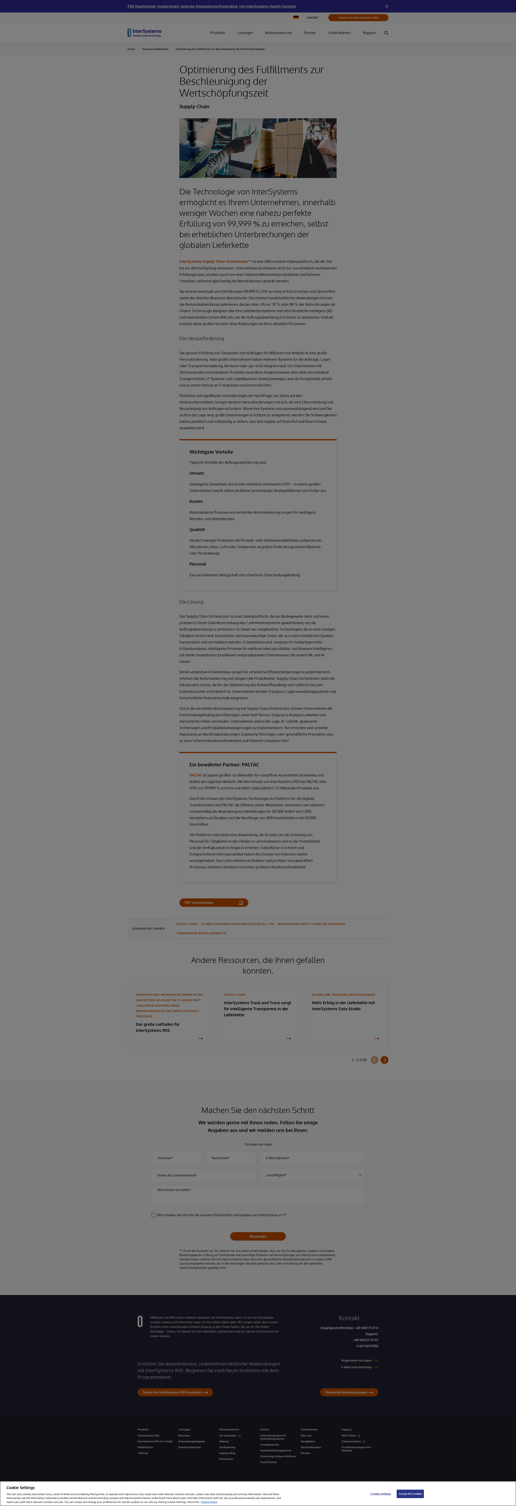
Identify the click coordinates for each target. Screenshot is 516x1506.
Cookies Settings (380, 1493)
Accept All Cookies (410, 1493)
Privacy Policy (209, 1501)
